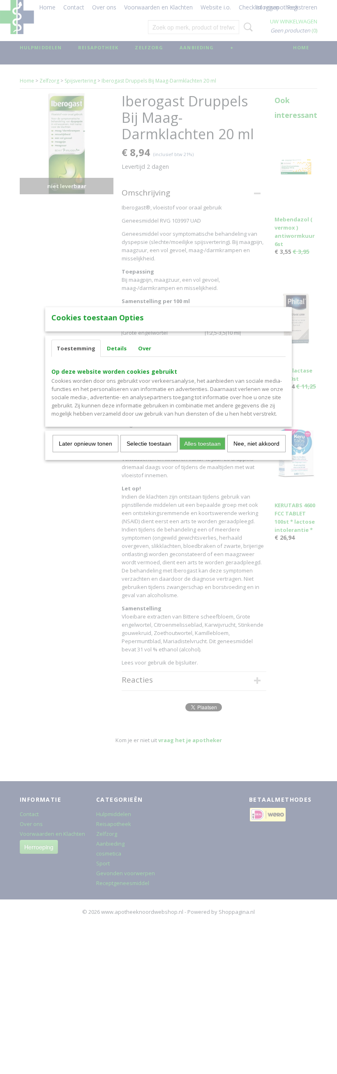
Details (117, 348)
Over (144, 348)
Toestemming (76, 348)
